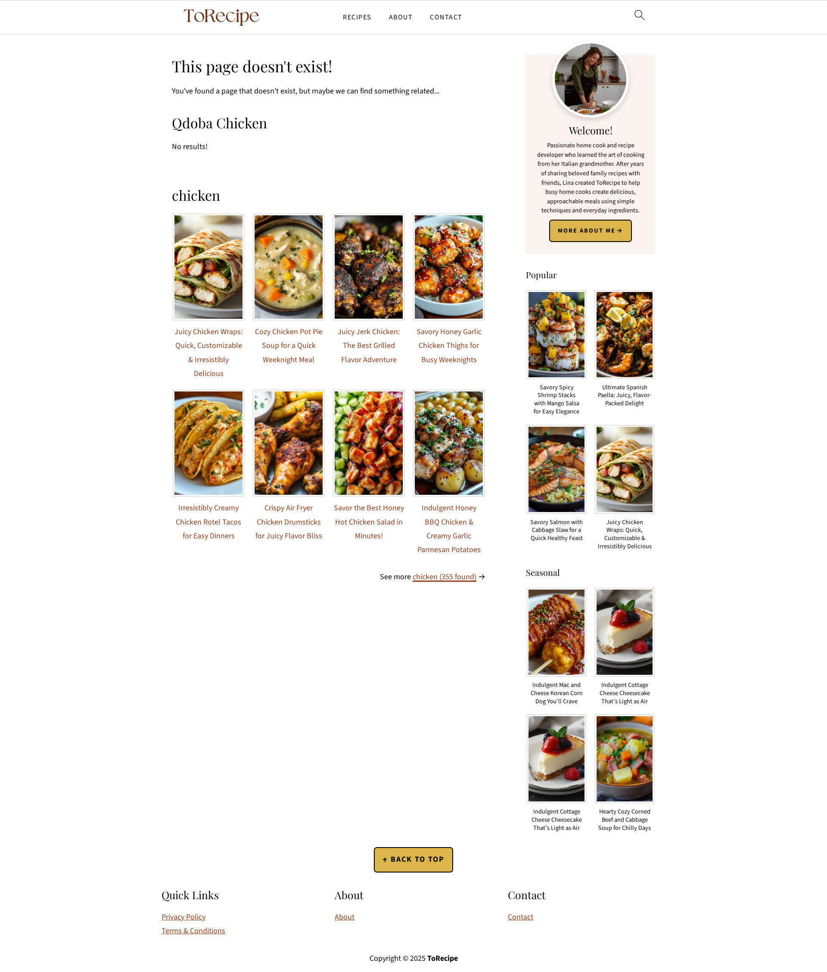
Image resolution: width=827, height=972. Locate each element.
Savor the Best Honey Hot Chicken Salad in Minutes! (369, 522)
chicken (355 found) (444, 576)
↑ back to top (413, 859)
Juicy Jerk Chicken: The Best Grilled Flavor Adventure (369, 345)
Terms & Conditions (193, 930)
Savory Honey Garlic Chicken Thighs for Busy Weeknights (449, 345)
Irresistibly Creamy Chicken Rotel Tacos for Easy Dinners (208, 522)
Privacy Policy (183, 917)
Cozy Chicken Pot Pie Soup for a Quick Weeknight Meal (289, 345)
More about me (587, 230)
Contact (446, 17)
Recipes (357, 17)
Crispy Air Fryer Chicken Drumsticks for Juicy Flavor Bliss (288, 522)
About (401, 17)
